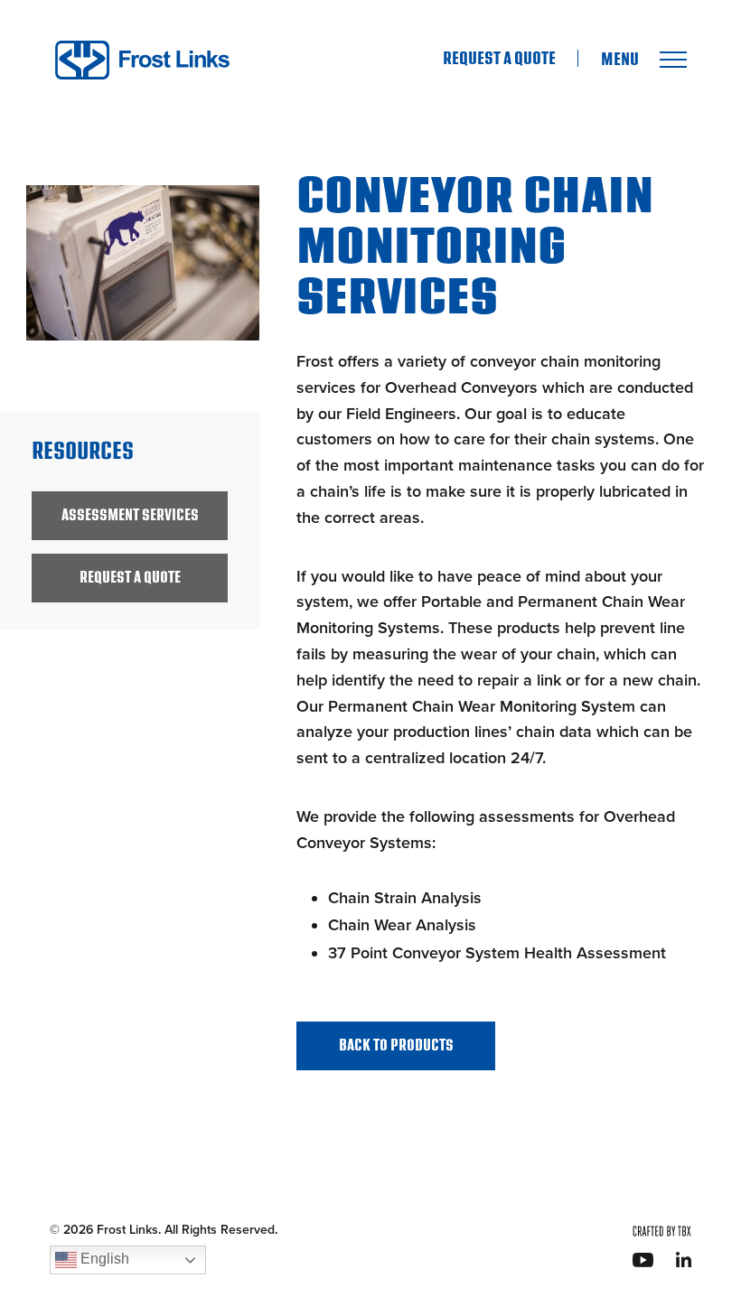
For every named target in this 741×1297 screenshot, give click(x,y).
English (103, 1259)
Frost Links (142, 60)
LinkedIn (683, 1259)
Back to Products (396, 1045)
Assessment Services (130, 515)
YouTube (643, 1260)
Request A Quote (499, 58)
